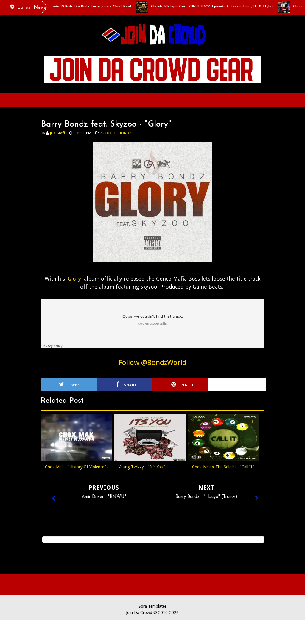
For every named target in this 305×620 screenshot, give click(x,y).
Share (130, 385)
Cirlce (244, 385)
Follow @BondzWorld (152, 363)
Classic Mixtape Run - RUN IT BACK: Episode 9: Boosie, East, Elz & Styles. (202, 6)
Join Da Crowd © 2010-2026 (152, 612)
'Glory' (74, 279)
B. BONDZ (123, 133)
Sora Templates (152, 606)
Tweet (76, 385)
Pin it (187, 385)
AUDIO (106, 133)
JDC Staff (57, 133)
